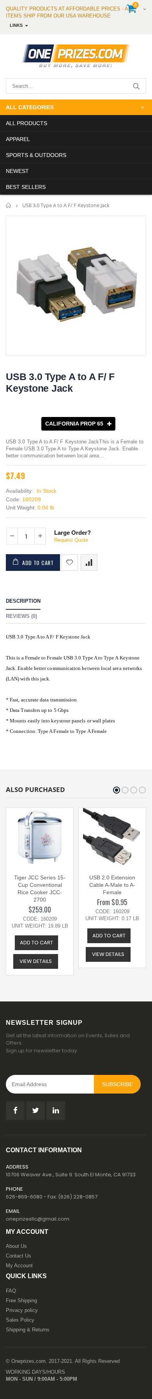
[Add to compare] (89, 562)
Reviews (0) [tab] (21, 616)
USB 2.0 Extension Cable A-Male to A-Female (112, 884)
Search (136, 85)
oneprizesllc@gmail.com (37, 1219)
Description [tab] (23, 601)
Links (16, 25)
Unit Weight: (21, 507)
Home (9, 205)
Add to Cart (38, 562)
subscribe (117, 1084)
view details (35, 961)
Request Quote (71, 540)
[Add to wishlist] (69, 562)
